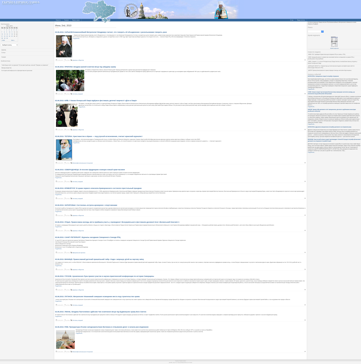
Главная (66, 20)
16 (7, 34)
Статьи (3, 52)
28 (2, 38)
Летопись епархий (77, 94)
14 (2, 34)
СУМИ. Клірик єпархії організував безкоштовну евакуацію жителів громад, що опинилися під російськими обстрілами (331, 92)
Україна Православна (21, 2)
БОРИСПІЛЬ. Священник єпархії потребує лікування (323, 76)
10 (9, 32)
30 (7, 38)
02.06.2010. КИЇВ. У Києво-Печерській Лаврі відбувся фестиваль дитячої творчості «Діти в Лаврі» (96, 101)
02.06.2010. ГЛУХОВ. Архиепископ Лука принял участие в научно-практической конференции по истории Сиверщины (104, 276)
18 (12, 34)
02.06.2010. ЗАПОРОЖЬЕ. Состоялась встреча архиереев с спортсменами (86, 205)
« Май (3, 40)
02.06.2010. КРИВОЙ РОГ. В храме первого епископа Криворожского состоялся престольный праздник (98, 188)
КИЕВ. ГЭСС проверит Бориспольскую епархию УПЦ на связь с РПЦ (326, 54)
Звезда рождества (6, 68)
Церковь (3, 50)
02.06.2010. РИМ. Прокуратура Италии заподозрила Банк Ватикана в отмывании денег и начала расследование (102, 327)
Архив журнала (334, 48)
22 (4, 36)
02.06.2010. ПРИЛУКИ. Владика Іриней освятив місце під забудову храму (85, 67)
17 (9, 34)
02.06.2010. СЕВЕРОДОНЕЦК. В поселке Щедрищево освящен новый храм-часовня (90, 170)
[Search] (322, 31)
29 (4, 38)
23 (7, 36)
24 (9, 36)
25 (12, 36)
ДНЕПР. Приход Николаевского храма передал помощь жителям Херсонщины (329, 70)
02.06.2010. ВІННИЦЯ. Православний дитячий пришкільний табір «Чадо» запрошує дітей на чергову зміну (99, 259)
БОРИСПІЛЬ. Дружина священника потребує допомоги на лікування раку (329, 127)
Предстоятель (301, 20)
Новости (58, 20)
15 (4, 34)
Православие (76, 20)
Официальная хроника (78, 252)
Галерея (3, 57)
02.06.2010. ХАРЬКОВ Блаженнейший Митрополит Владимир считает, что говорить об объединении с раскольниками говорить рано (111, 32)
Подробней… (76, 38)
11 (12, 32)
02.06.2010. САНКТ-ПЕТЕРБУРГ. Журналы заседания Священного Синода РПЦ (87, 237)
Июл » (13, 40)
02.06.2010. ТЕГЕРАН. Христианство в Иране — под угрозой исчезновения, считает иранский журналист (99, 136)
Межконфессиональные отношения (82, 163)
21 (2, 36)
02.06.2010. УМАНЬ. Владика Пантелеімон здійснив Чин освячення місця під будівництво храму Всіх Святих (100, 312)
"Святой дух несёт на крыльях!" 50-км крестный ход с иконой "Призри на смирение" (24, 65)
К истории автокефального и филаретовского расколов (16, 70)
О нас (292, 20)
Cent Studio (189, 362)
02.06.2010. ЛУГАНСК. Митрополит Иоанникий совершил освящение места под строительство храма (97, 296)
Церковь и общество (78, 60)
